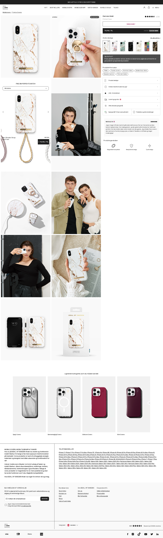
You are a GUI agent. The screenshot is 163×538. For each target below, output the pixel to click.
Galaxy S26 (94, 461)
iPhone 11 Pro (66, 459)
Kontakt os (62, 493)
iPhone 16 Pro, (121, 452)
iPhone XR (98, 459)
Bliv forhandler (82, 496)
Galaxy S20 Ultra (142, 466)
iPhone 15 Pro (101, 455)
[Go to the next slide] (48, 112)
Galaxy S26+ (103, 461)
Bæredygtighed (83, 493)
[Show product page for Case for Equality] (146, 46)
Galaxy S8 (95, 468)
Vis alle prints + (155, 38)
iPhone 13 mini (104, 457)
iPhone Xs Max (89, 459)
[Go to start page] (5, 7)
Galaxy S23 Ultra (122, 463)
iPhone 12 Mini (143, 457)
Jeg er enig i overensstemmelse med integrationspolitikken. (19, 505)
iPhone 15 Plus (111, 455)
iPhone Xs (80, 459)
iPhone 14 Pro (140, 455)
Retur (61, 498)
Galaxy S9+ (87, 468)
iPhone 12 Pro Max (132, 457)
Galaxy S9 (79, 468)
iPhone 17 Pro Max (81, 452)
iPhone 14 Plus (149, 455)
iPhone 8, (129, 459)
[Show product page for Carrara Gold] (106, 46)
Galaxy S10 (152, 466)
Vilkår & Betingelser (103, 491)
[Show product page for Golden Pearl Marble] (138, 46)
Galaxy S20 (120, 466)
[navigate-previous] (149, 403)
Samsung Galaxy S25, (127, 461)
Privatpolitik (101, 493)
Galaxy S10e (72, 468)
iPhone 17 (62, 452)
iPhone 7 (144, 459)
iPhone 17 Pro (70, 452)
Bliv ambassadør (102, 496)
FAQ (60, 496)
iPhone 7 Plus (152, 459)
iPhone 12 (122, 457)
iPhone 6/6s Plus (73, 461)
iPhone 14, (132, 455)
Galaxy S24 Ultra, (86, 463)
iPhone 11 (74, 459)
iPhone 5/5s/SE (84, 461)
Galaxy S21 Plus (99, 466)
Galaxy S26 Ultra (114, 461)
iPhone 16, (113, 452)
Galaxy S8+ (103, 468)
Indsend (45, 498)
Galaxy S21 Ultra (110, 466)
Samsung (131, 463)
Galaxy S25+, (139, 461)
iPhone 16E (106, 452)
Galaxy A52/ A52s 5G (78, 466)
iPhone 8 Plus (136, 459)
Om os (80, 491)
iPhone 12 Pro (114, 457)
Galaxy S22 (139, 463)
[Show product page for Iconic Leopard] (155, 46)
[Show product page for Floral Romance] (114, 46)
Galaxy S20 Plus (130, 466)
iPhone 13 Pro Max (93, 457)
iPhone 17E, (91, 452)
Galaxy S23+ (111, 463)
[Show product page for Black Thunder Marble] (130, 46)
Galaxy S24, (67, 463)
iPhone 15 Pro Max (122, 455)
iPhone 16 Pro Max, (142, 452)
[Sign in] (144, 7)
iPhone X (105, 459)
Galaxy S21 (89, 466)
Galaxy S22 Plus (148, 463)
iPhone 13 (74, 457)
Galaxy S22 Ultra (64, 466)
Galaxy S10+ (63, 468)
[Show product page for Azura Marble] (122, 46)
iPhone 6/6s (63, 461)
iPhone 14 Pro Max (65, 457)
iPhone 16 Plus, (131, 452)
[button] (144, 525)
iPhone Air (98, 452)
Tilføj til (43, 142)
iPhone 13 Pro (82, 457)
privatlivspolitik (26, 506)
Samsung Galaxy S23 (99, 463)
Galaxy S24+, (75, 463)
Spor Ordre (62, 491)
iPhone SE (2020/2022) (117, 459)
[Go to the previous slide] (3, 112)
